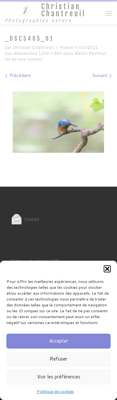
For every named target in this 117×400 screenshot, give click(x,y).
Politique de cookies (55, 391)
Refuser (58, 358)
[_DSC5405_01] (58, 122)
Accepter (58, 340)
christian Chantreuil (33, 47)
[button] (107, 269)
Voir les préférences (58, 376)
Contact (31, 219)
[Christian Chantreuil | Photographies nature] (22, 9)
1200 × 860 (49, 53)
